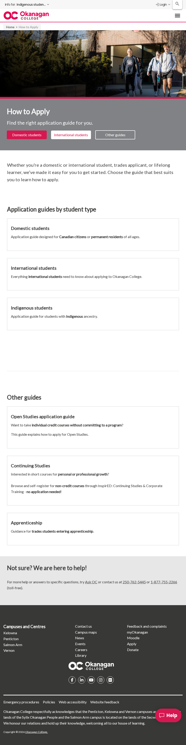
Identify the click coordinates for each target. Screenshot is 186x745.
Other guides (115, 135)
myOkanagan (137, 632)
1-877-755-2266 (164, 582)
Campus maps (86, 632)
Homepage (91, 666)
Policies (49, 702)
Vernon (9, 650)
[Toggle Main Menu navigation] (177, 15)
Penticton (11, 639)
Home (10, 27)
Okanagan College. (36, 732)
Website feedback (104, 702)
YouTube (91, 680)
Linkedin (81, 680)
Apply (131, 644)
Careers (81, 649)
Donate (133, 649)
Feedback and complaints (147, 626)
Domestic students (27, 135)
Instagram (100, 680)
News (79, 638)
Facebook (72, 680)
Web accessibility (73, 702)
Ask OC (91, 582)
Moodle (133, 638)
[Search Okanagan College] (177, 4)
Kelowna (10, 633)
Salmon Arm (12, 644)
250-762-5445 (134, 582)
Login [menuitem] (163, 4)
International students (71, 135)
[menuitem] (27, 4)
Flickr (110, 680)
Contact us (83, 626)
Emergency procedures (21, 702)
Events (80, 644)
